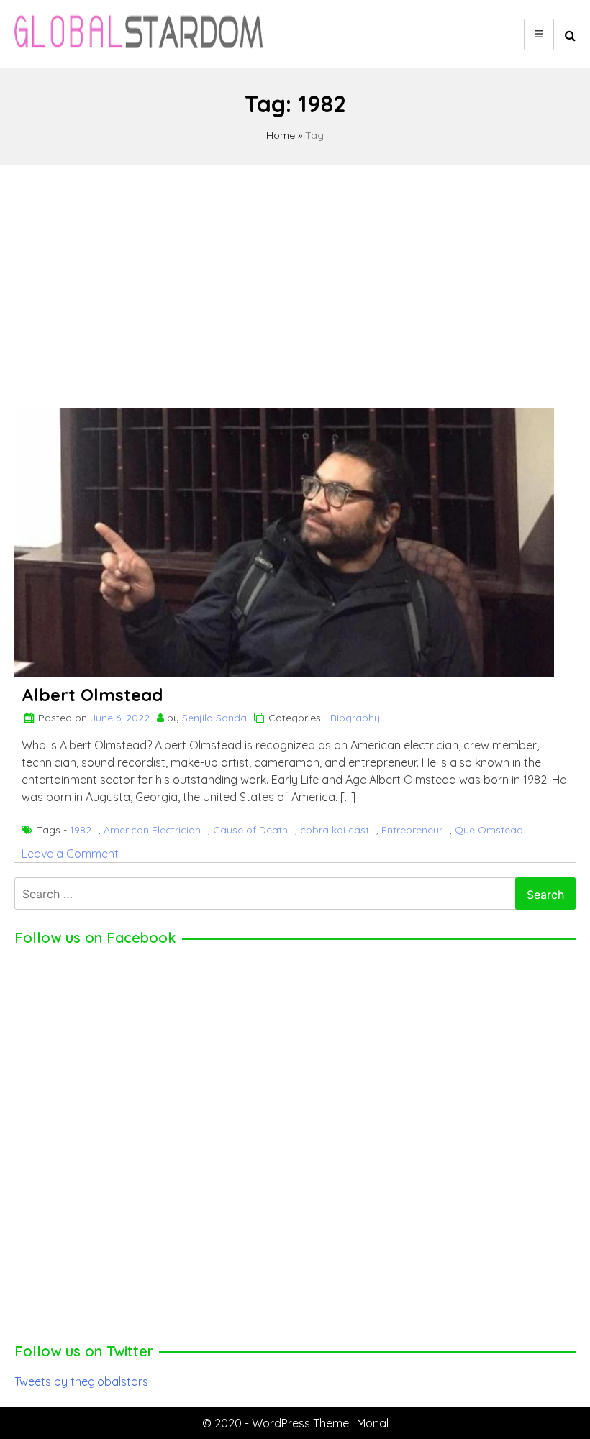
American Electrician (152, 829)
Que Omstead (489, 829)
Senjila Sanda (214, 717)
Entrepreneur (411, 829)
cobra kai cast (334, 829)
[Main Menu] (539, 34)
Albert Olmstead (92, 694)
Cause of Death (250, 829)
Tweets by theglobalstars (81, 1381)
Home (280, 135)
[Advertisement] (295, 279)
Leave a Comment (70, 853)
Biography (355, 717)
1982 (80, 829)
